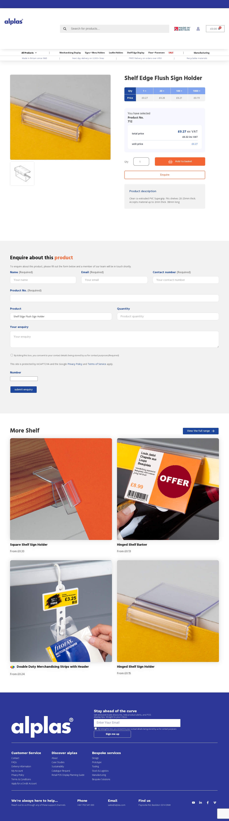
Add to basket (183, 161)
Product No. (26, 291)
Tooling (95, 766)
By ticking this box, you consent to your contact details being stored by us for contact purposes (66, 355)
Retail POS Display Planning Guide (68, 774)
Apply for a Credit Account (24, 783)
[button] (29, 52)
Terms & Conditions (21, 779)
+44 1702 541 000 (85, 804)
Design (95, 758)
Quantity (123, 309)
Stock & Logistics (100, 770)
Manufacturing (99, 774)
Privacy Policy (75, 364)
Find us (144, 801)
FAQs (14, 762)
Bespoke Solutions (101, 779)
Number (15, 373)
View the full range (198, 431)
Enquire (164, 175)
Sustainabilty (58, 766)
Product (15, 309)
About (55, 758)
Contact (15, 758)
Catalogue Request (61, 770)
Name (21, 272)
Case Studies (58, 762)
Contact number (172, 272)
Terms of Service (97, 364)
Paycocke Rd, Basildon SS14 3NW (154, 804)
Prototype (97, 762)
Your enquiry (19, 327)
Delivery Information (21, 766)
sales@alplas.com (116, 804)
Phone (82, 801)
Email (92, 272)
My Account (17, 770)
